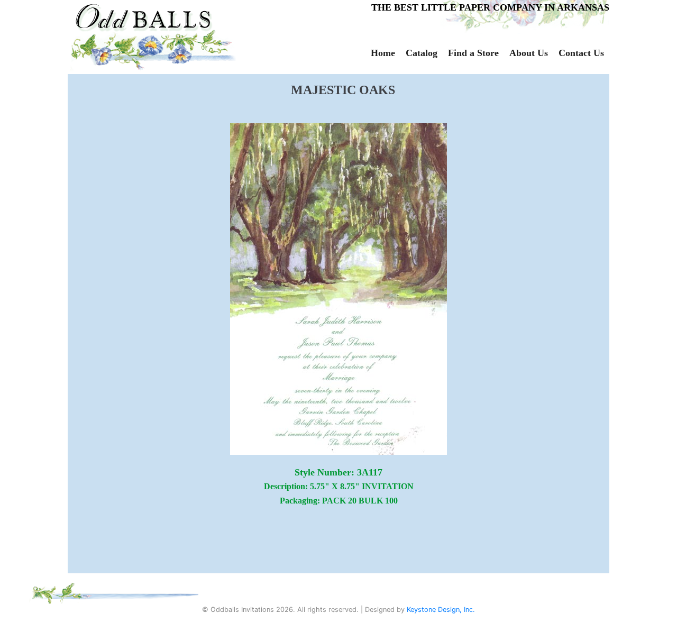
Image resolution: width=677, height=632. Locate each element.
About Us (528, 53)
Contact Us (581, 53)
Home (383, 53)
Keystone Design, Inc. (441, 609)
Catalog (421, 53)
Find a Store (473, 53)
